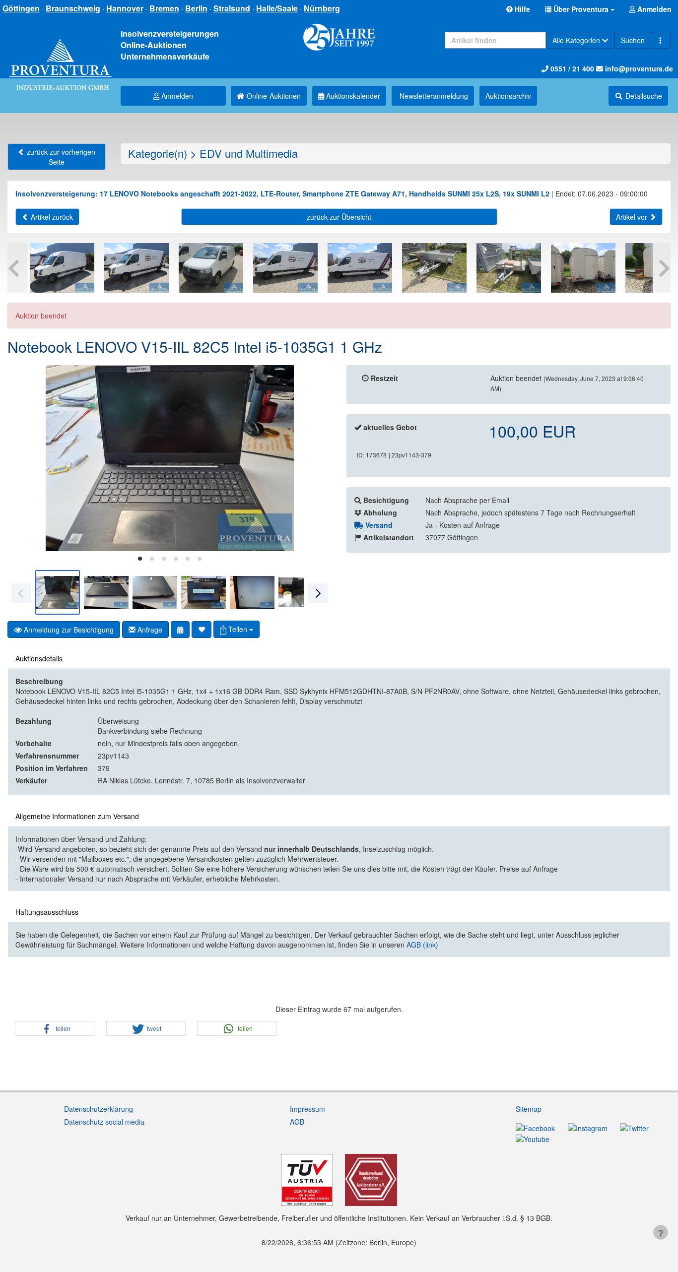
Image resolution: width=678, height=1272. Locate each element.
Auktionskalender (352, 96)
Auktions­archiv (508, 96)
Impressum (307, 1109)
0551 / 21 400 (571, 68)
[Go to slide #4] (203, 592)
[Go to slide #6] (300, 592)
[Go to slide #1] (57, 592)
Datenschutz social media (104, 1122)
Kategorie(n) (157, 153)
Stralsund (231, 8)
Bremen (164, 8)
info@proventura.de (638, 68)
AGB (297, 1122)
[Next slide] (317, 458)
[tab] (140, 558)
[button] (580, 8)
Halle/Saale (277, 8)
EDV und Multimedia (249, 153)
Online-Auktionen (273, 96)
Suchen (633, 40)
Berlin (196, 8)
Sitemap (529, 1109)
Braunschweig (73, 8)
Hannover (124, 8)
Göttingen (21, 8)
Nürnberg (322, 8)
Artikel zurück (51, 217)
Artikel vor (632, 217)
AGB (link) (422, 945)
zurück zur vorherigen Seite (60, 157)
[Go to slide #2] (106, 592)
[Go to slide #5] (252, 592)
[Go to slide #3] (155, 592)
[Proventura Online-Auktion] (60, 54)
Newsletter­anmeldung (433, 96)
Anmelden (176, 96)
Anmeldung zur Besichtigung (68, 630)
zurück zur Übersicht (339, 217)
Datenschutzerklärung (98, 1109)
